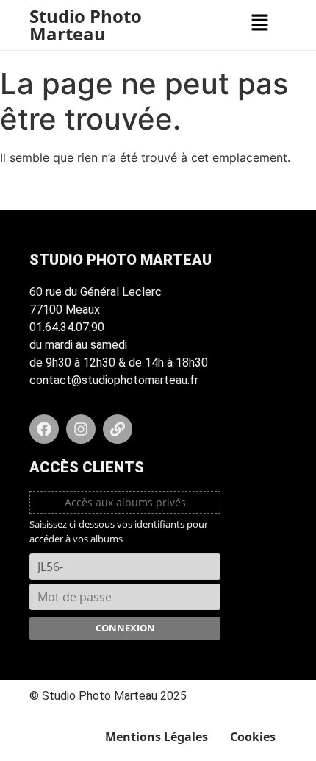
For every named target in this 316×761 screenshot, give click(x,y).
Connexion (125, 627)
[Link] (117, 429)
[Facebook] (44, 429)
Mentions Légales (156, 737)
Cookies (253, 737)
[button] (259, 23)
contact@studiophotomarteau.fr (113, 380)
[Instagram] (81, 429)
